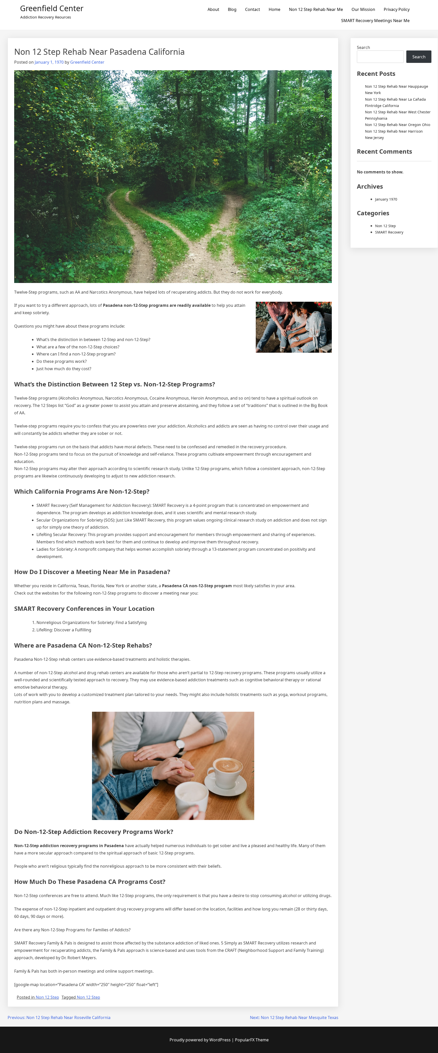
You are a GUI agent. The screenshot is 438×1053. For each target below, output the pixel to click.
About (213, 9)
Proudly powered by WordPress (201, 1040)
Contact (252, 9)
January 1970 (386, 199)
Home (274, 9)
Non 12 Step (47, 997)
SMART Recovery (389, 232)
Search (363, 47)
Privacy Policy (397, 9)
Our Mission (363, 9)
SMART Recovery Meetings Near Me (375, 20)
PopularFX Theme (252, 1040)
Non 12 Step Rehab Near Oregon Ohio (397, 124)
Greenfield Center (51, 8)
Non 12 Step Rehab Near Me (316, 9)
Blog (232, 9)
